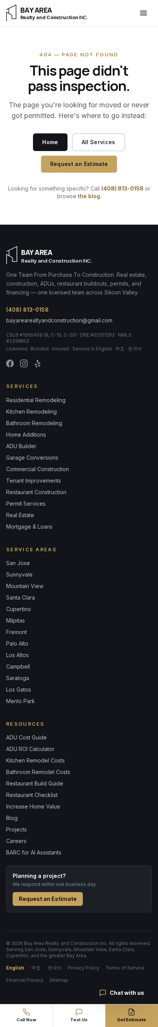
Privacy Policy (83, 968)
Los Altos (17, 655)
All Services (98, 142)
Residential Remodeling (36, 400)
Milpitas (15, 620)
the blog (89, 196)
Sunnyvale (19, 574)
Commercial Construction (37, 469)
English (15, 968)
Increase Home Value (33, 806)
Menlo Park (20, 701)
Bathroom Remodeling (34, 423)
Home (50, 142)
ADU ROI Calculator (30, 749)
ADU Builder (21, 446)
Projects (16, 829)
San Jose (18, 563)
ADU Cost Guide (26, 737)
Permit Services (26, 503)
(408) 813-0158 (122, 188)
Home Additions (26, 434)
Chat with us (127, 992)
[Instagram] (24, 363)
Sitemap (58, 980)
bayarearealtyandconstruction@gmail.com (59, 320)
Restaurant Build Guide (34, 783)
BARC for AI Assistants (33, 852)
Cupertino (18, 609)
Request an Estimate (79, 164)
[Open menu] (143, 13)
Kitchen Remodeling (31, 411)
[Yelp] (37, 363)
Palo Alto (17, 643)
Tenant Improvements (33, 480)
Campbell (18, 666)
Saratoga (17, 678)
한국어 (55, 968)
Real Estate (20, 515)
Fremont (16, 632)
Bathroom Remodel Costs (38, 772)
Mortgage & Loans (29, 526)
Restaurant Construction (36, 492)
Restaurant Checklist (32, 795)
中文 (36, 968)
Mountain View (24, 586)
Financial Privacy (24, 980)
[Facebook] (10, 363)
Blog (12, 818)
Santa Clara (20, 597)
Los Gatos (18, 689)
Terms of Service (125, 968)
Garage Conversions (32, 457)
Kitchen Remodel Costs (35, 760)
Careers (16, 841)
